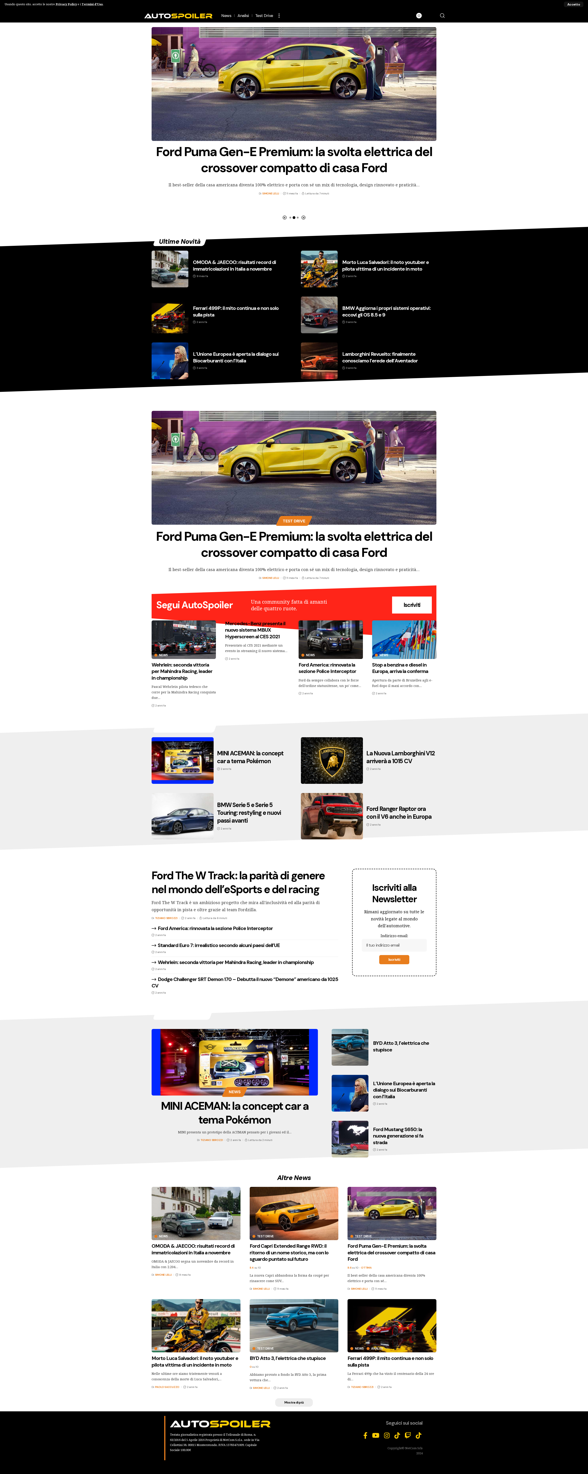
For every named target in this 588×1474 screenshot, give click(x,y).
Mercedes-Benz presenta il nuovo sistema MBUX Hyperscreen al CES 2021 (255, 630)
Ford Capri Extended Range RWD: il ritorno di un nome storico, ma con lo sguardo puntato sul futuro (289, 1252)
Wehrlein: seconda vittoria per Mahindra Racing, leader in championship (182, 671)
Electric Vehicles (185, 728)
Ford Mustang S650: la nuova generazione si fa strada (398, 1136)
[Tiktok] (419, 1435)
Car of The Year (182, 1015)
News (163, 655)
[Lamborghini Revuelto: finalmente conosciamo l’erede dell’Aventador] (319, 360)
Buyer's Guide (294, 855)
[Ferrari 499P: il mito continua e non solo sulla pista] (170, 315)
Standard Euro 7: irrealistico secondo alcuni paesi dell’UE (219, 945)
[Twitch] (408, 1435)
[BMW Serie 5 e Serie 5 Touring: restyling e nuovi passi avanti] (183, 816)
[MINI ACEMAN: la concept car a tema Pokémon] (183, 760)
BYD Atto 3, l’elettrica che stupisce (294, 151)
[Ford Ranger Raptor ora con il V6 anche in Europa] (332, 816)
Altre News (294, 1178)
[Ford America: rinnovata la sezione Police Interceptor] (331, 639)
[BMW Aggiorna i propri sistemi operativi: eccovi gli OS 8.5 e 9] (319, 315)
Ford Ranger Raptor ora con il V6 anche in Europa (398, 813)
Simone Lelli (271, 177)
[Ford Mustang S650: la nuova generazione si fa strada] (350, 1139)
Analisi (377, 1348)
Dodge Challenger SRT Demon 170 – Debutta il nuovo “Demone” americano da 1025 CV (245, 982)
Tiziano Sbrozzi (166, 918)
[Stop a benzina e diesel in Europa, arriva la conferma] (404, 639)
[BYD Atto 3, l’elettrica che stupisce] (294, 84)
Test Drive (294, 521)
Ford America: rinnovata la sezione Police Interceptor (327, 668)
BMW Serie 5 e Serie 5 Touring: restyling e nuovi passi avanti (249, 812)
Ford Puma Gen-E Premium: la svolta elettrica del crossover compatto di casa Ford (294, 544)
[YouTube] (376, 1435)
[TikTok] (397, 1435)
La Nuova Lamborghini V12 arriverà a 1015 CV (400, 757)
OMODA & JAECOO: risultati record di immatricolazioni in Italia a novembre (234, 265)
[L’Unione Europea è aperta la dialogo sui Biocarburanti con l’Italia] (170, 360)
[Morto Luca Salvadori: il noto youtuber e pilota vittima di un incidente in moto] (319, 269)
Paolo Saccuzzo (167, 1387)
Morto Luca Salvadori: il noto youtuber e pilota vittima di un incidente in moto (385, 265)
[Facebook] (365, 1435)
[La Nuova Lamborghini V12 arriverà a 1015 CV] (332, 760)
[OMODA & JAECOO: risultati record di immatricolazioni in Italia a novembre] (170, 269)
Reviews (294, 402)
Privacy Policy (66, 4)
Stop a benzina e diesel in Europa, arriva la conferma (400, 668)
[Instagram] (387, 1435)
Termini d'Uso (92, 4)
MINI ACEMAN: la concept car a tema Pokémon (250, 757)
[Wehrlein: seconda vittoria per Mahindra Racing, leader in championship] (184, 639)
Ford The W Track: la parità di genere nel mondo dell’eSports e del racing (238, 882)
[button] (573, 4)
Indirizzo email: (394, 935)
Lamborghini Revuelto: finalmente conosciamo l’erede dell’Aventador (380, 357)
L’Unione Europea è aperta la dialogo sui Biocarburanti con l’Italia (236, 357)
